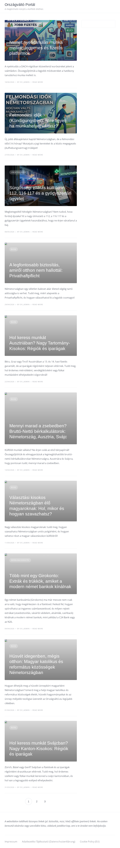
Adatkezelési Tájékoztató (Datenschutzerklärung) (48, 841)
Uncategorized (18, 172)
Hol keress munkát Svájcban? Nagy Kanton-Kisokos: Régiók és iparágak (38, 748)
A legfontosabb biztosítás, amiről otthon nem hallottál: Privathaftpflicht (35, 270)
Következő (53, 801)
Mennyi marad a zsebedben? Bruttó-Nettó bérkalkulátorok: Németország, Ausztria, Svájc (38, 431)
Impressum (11, 841)
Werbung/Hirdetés (20, 560)
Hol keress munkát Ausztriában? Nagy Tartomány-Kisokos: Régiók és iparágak (39, 343)
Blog (13, 27)
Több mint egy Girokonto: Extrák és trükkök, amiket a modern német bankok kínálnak (40, 581)
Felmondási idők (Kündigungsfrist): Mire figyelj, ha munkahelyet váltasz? (38, 120)
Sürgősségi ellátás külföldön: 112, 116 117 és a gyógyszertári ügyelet (40, 193)
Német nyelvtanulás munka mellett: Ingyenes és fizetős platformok (36, 48)
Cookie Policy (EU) (90, 841)
